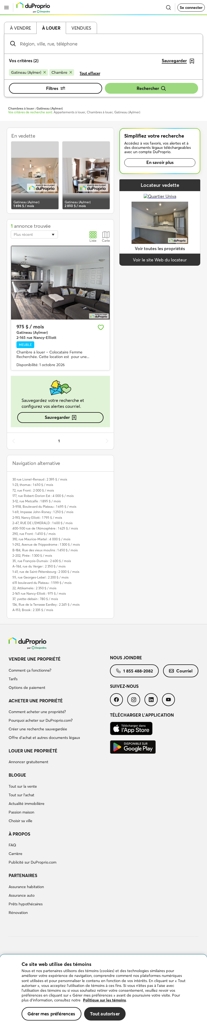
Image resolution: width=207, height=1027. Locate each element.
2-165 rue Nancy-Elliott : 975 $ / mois (39, 593)
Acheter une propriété (36, 700)
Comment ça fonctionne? (30, 670)
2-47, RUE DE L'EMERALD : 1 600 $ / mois (42, 523)
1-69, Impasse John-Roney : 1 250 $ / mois (42, 512)
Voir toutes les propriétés (160, 248)
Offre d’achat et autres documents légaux (44, 737)
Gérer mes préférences (51, 1014)
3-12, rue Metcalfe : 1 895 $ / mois (36, 501)
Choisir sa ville (20, 820)
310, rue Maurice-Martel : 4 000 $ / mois (41, 539)
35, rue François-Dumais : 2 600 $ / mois (41, 561)
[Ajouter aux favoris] (100, 327)
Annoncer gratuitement (28, 761)
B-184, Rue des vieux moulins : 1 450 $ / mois (45, 550)
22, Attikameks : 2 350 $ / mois (34, 588)
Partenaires (23, 875)
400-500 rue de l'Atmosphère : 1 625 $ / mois (45, 528)
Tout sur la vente (23, 786)
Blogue (17, 775)
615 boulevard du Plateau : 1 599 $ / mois (41, 583)
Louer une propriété (33, 750)
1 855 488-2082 (138, 671)
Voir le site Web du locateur (160, 259)
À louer (51, 28)
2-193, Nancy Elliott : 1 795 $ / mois (37, 518)
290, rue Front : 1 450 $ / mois (34, 534)
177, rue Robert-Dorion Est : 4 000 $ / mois (43, 496)
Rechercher (148, 88)
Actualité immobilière (26, 803)
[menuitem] (59, 674)
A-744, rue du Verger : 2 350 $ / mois (38, 566)
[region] (103, 991)
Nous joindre (126, 657)
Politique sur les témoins (104, 1000)
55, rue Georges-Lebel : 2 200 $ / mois (40, 577)
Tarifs (13, 679)
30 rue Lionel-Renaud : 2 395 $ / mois (39, 479)
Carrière (15, 853)
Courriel (184, 671)
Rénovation (18, 912)
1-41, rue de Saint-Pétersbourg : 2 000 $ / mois (45, 572)
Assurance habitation (26, 886)
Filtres (52, 88)
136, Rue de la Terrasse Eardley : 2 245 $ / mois (46, 604)
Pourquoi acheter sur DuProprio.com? (41, 720)
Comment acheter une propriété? (37, 711)
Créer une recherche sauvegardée (38, 729)
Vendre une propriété (35, 659)
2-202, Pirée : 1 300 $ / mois (32, 555)
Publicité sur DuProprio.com (32, 862)
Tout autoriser (105, 1014)
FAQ (12, 845)
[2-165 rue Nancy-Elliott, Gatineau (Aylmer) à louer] (60, 283)
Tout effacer (90, 73)
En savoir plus (160, 162)
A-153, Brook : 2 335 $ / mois (32, 610)
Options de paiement (27, 687)
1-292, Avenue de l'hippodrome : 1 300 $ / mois (46, 544)
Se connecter (191, 7)
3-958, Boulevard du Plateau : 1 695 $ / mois (44, 506)
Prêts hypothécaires (26, 904)
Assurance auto (21, 895)
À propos (19, 834)
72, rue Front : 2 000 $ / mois (33, 490)
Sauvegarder (57, 417)
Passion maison (21, 812)
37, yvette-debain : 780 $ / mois (35, 599)
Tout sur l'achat (21, 795)
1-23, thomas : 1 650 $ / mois (32, 485)
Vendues (81, 28)
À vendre (20, 28)
